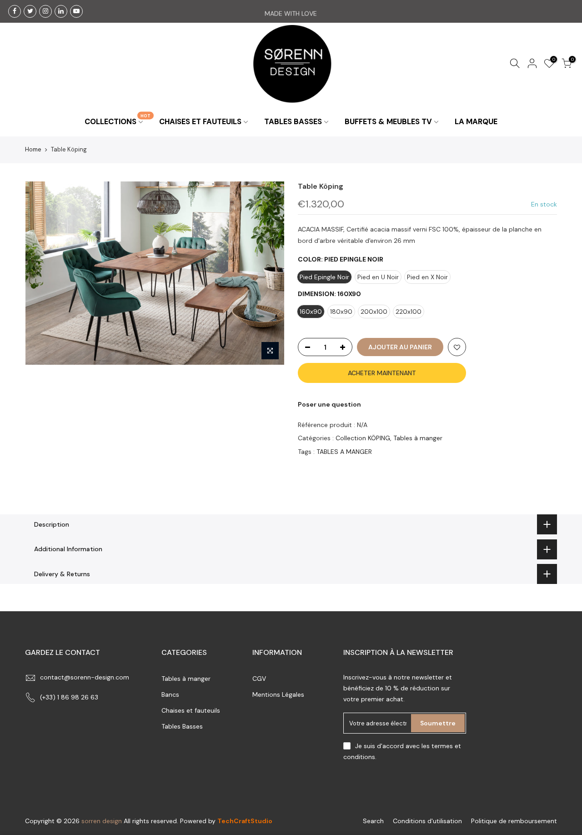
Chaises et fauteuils (190, 710)
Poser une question (329, 404)
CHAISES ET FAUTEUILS (200, 121)
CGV (259, 678)
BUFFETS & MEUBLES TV (388, 121)
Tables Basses (182, 726)
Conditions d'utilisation (427, 821)
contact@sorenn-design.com (84, 677)
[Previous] (41, 273)
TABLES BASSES (293, 121)
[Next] (268, 273)
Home (33, 149)
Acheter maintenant (382, 373)
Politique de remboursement (514, 821)
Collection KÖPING (363, 438)
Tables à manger (417, 438)
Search (373, 821)
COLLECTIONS (118, 119)
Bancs (170, 694)
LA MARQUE (476, 121)
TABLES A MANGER (344, 451)
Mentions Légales (278, 694)
